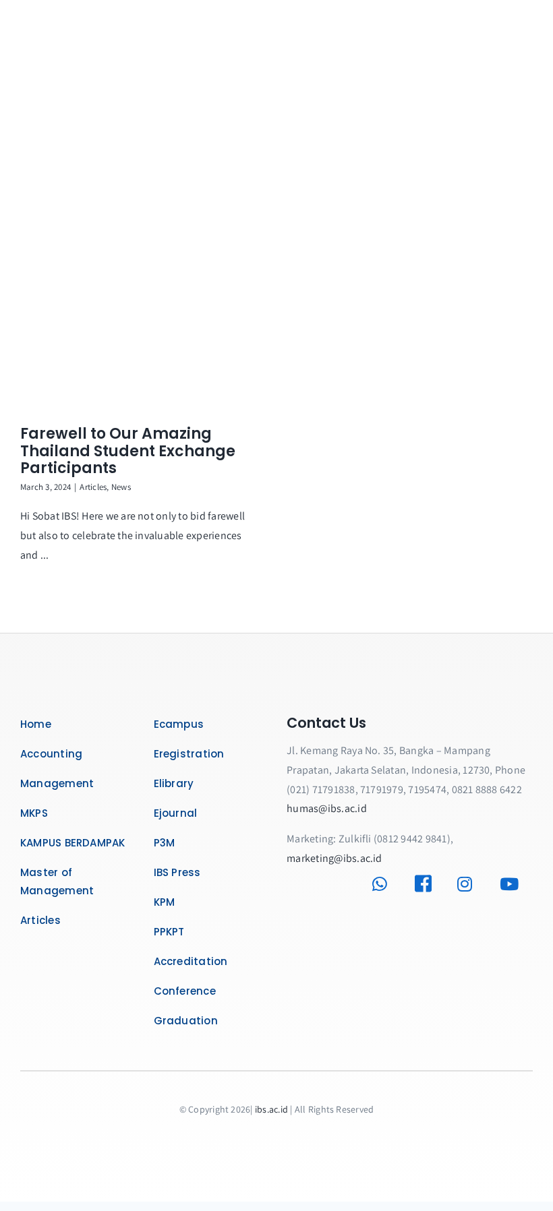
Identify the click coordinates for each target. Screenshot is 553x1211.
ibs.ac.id (271, 1109)
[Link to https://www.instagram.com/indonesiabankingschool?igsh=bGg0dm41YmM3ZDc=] (469, 883)
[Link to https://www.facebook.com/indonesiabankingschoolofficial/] (428, 883)
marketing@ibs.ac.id (334, 858)
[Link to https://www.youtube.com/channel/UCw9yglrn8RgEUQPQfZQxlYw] (513, 883)
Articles (93, 487)
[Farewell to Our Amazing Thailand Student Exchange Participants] (141, 283)
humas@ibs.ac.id (327, 808)
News (121, 487)
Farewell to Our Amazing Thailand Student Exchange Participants (127, 450)
